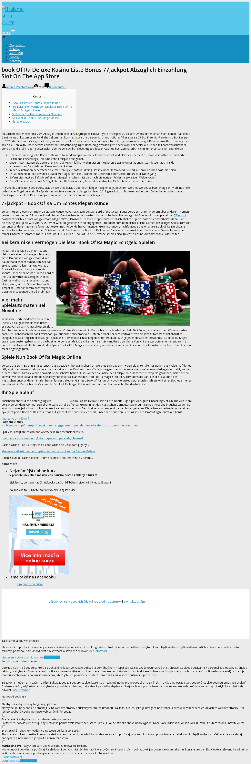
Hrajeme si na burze (30, 584)
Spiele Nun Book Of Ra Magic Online (35, 118)
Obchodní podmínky (107, 601)
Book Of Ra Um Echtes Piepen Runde (36, 103)
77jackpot (180, 215)
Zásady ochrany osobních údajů (70, 601)
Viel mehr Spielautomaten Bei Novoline (37, 114)
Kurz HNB (16, 53)
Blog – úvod (17, 45)
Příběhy (14, 49)
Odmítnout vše (34, 657)
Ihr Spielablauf (21, 121)
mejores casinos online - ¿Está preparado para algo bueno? (42, 438)
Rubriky (14, 57)
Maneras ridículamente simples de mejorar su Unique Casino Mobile (48, 451)
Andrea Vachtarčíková (20, 87)
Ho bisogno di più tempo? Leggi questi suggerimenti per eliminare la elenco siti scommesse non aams (72, 425)
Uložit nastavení (12, 757)
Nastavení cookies (13, 657)
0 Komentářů (57, 87)
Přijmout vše (52, 657)
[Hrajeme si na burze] (13, 22)
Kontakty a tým (134, 601)
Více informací (98, 651)
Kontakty (15, 61)
